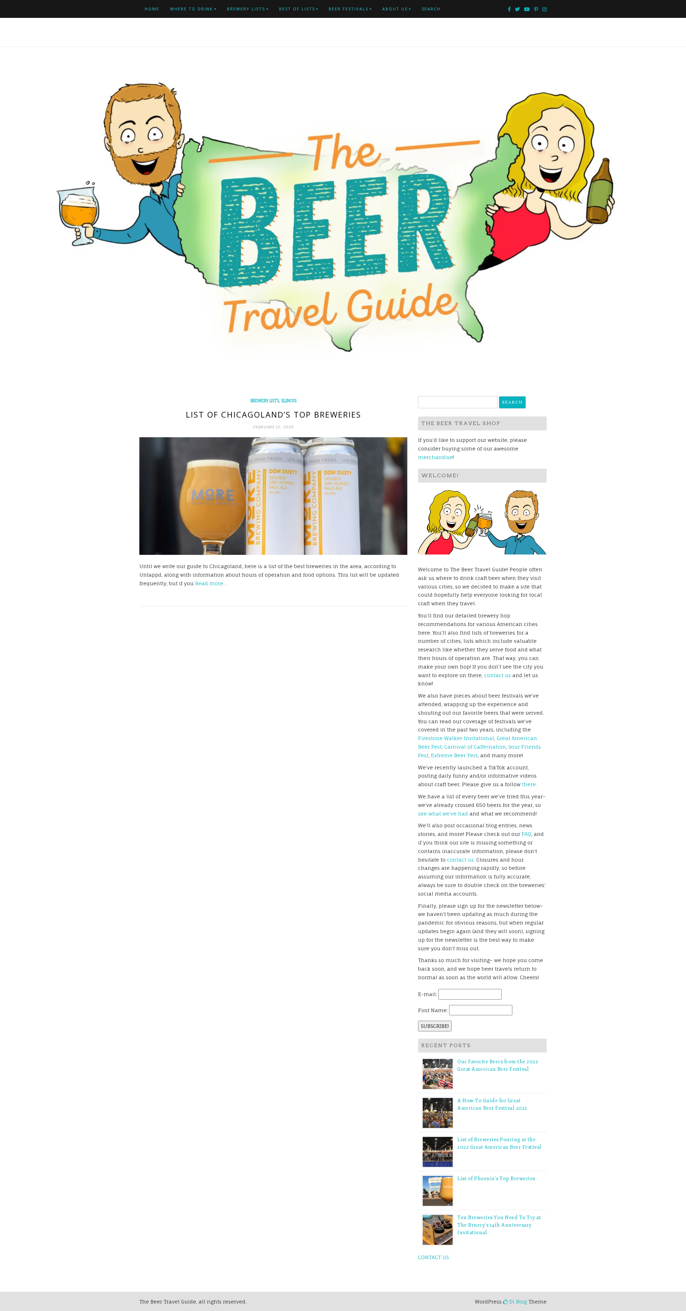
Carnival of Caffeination (475, 747)
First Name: (433, 1010)
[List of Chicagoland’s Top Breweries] (273, 496)
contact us (497, 675)
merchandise (435, 457)
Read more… (211, 583)
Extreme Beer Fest (454, 755)
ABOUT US (395, 8)
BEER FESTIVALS (348, 8)
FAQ (526, 834)
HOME (152, 8)
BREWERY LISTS (246, 8)
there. (529, 784)
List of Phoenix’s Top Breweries (496, 1179)
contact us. (461, 860)
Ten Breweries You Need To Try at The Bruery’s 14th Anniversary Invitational (499, 1225)
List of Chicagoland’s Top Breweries (273, 414)
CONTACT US (433, 1257)
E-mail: (427, 994)
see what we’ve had (443, 813)
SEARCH (431, 8)
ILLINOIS (289, 400)
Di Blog (517, 1301)
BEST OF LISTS (297, 8)
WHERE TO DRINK (191, 8)
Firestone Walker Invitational (456, 738)
